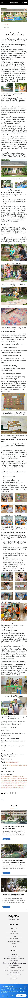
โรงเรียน (7, 24)
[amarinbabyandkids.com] (14, 2)
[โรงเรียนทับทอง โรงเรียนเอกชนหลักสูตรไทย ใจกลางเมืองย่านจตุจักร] (14, 817)
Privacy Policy (14, 978)
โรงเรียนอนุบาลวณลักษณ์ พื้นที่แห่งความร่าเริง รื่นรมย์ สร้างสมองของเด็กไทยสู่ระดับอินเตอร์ (13, 862)
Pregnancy (14, 929)
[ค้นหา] (22, 2)
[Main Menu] (25, 2)
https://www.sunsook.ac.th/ (12, 762)
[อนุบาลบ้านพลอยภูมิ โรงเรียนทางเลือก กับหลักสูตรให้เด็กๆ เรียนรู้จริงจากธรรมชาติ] (14, 885)
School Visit (6, 839)
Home (2, 24)
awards (14, 946)
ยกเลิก (11, 995)
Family (14, 936)
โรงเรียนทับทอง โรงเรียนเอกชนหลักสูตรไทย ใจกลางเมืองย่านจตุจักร (13, 827)
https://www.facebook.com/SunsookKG (17, 765)
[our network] (2, 2)
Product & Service (14, 941)
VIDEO (14, 944)
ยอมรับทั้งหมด (21, 995)
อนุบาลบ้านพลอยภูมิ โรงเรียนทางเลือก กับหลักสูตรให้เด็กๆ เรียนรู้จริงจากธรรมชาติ (13, 895)
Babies (14, 931)
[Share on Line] (15, 793)
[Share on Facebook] (10, 793)
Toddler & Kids (14, 934)
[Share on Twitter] (13, 793)
